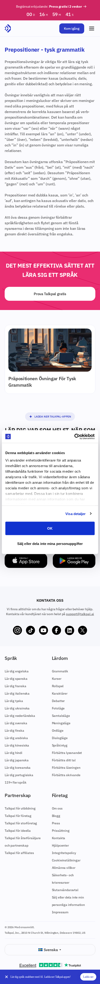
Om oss (57, 808)
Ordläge (57, 730)
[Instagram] (17, 630)
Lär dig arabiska (16, 738)
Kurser (56, 679)
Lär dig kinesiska (17, 745)
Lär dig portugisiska (19, 775)
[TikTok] (30, 630)
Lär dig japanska (16, 760)
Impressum (60, 912)
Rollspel (58, 686)
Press (56, 823)
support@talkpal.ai (80, 614)
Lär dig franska (15, 686)
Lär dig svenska (16, 723)
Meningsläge (61, 723)
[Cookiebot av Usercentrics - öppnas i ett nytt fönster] (74, 436)
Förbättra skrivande (66, 775)
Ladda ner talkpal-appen (52, 416)
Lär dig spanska (16, 679)
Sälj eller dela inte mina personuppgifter (50, 543)
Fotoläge (58, 708)
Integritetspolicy (64, 853)
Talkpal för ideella (18, 831)
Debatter (58, 701)
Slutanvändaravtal (65, 890)
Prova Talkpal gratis (50, 293)
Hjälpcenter (60, 845)
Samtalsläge (61, 716)
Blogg (56, 816)
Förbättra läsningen (66, 768)
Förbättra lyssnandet (67, 753)
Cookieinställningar (66, 860)
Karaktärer (59, 693)
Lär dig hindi (13, 753)
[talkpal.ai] (8, 28)
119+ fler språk (16, 782)
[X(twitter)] (82, 630)
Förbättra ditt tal (64, 760)
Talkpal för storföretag (21, 823)
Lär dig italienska (17, 693)
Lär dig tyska (14, 701)
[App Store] (26, 560)
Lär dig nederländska (20, 716)
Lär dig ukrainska (17, 708)
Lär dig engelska (16, 671)
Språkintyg (59, 745)
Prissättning (61, 831)
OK (50, 528)
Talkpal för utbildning (20, 808)
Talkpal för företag (18, 816)
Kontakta (58, 838)
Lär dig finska (14, 730)
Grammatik (60, 671)
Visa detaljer (75, 514)
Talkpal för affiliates (19, 853)
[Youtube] (43, 630)
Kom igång (72, 28)
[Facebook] (56, 630)
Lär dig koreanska (17, 768)
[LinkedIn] (69, 630)
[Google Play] (74, 560)
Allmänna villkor (63, 868)
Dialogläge (60, 738)
